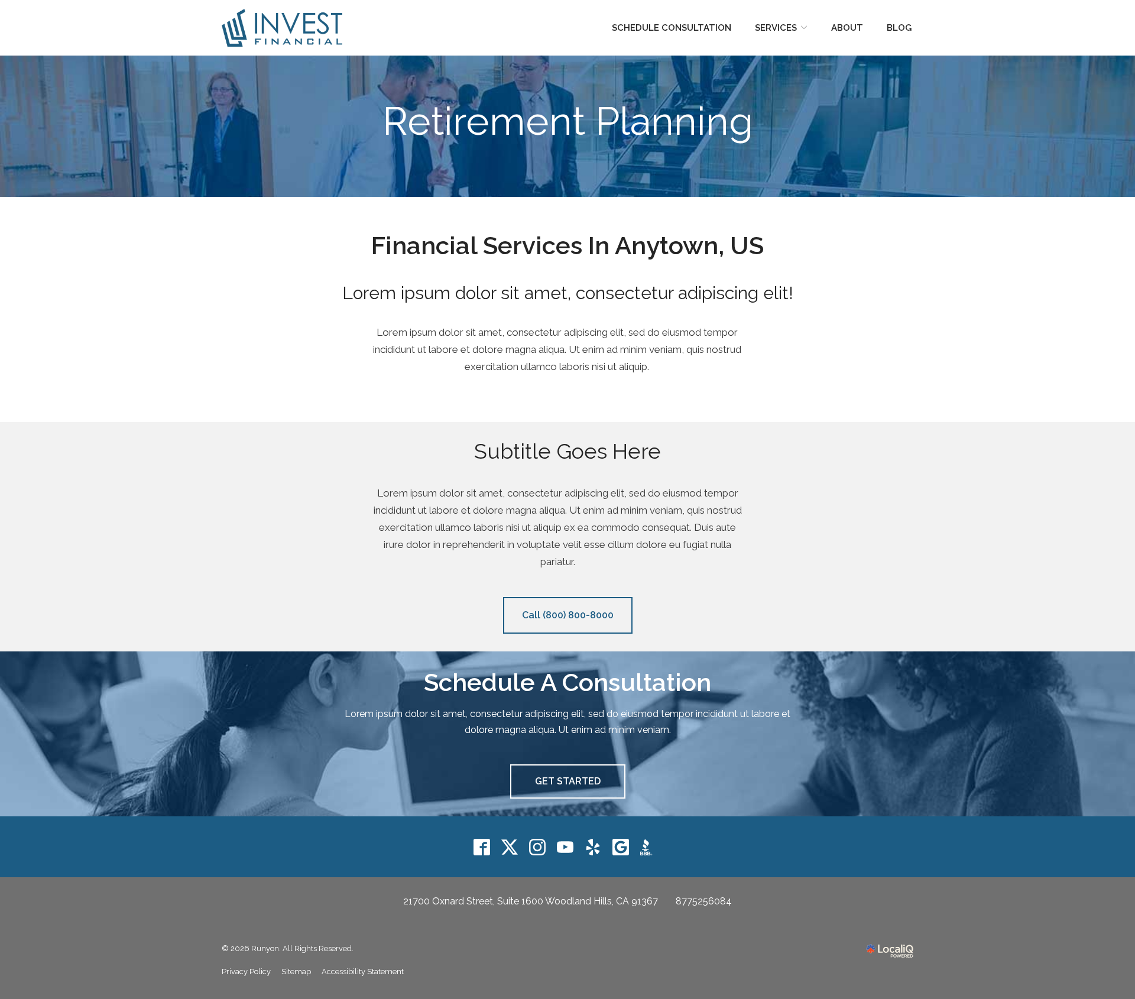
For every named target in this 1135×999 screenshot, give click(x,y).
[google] (621, 846)
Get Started (568, 781)
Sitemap (296, 971)
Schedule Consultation (671, 27)
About (847, 27)
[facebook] (482, 846)
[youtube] (565, 846)
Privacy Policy (246, 971)
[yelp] (593, 846)
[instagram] (537, 846)
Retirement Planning (567, 121)
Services (776, 27)
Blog (899, 27)
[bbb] (648, 846)
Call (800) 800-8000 (568, 615)
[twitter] (510, 846)
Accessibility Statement (363, 971)
